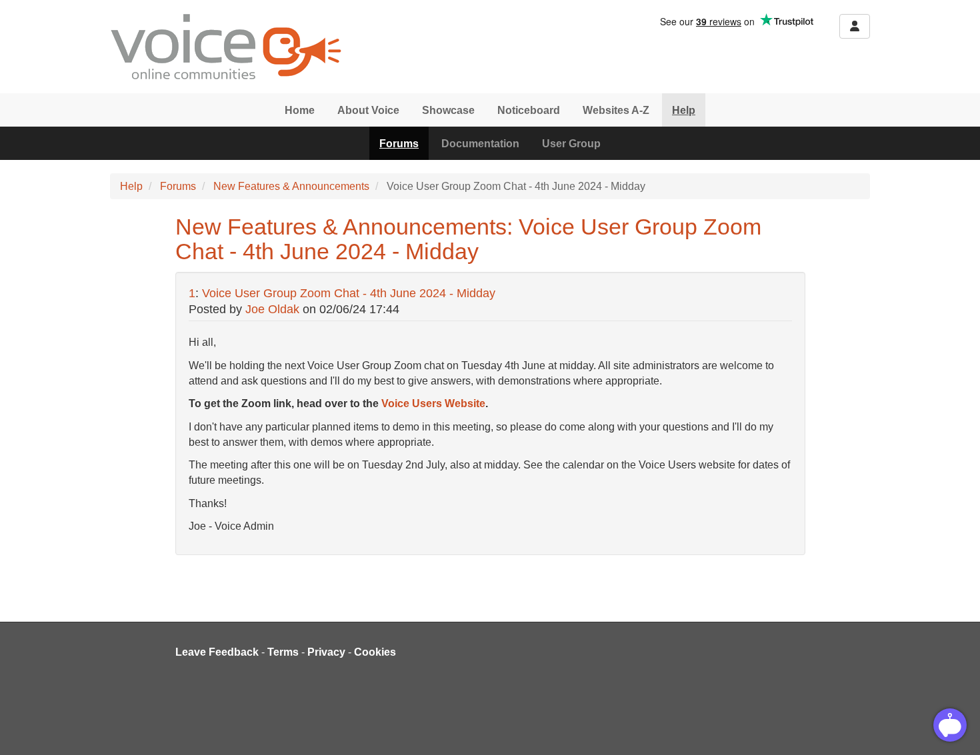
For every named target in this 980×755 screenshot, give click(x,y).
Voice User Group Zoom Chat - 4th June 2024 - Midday (348, 293)
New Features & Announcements (291, 186)
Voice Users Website (433, 403)
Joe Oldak (272, 309)
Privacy (326, 652)
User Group (571, 143)
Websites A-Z (616, 110)
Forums (399, 143)
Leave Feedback (217, 652)
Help (683, 110)
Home (300, 110)
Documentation (480, 143)
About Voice (368, 110)
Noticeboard (528, 110)
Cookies (375, 652)
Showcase (448, 110)
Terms (283, 652)
